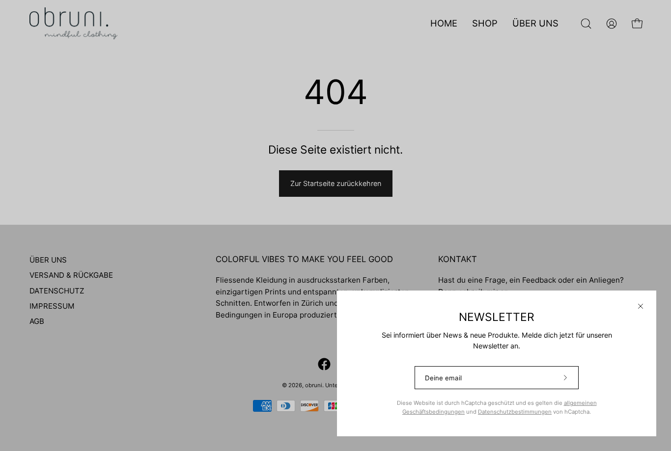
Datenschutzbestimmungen (515, 411)
